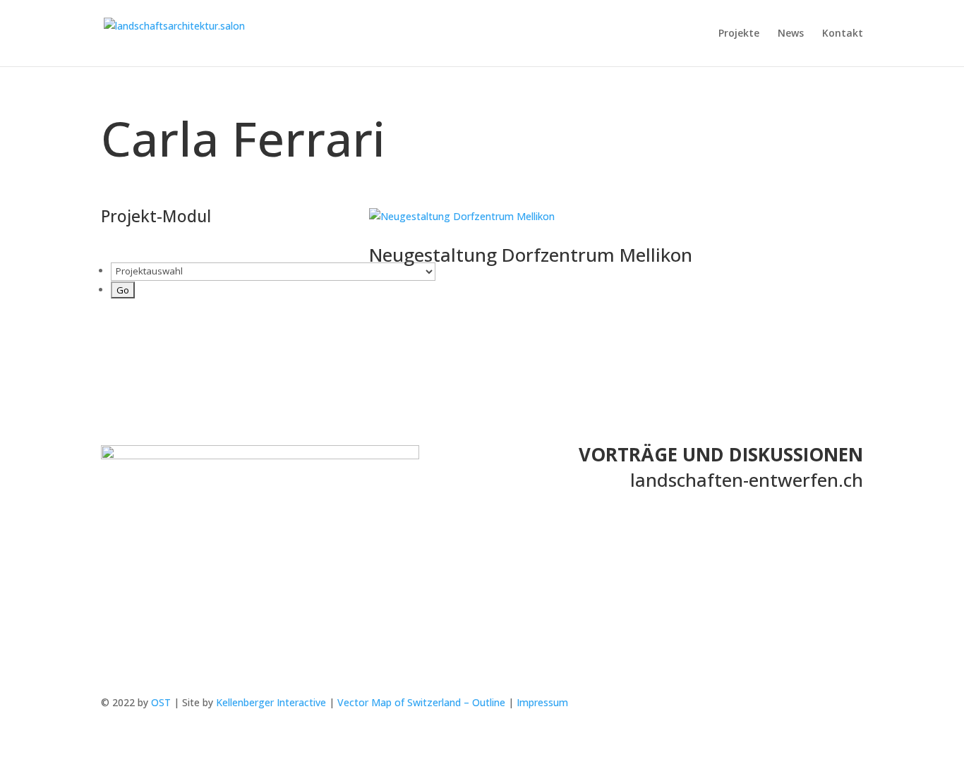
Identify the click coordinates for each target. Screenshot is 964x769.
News (791, 34)
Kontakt (842, 34)
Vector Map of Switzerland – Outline (421, 702)
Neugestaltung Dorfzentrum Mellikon (530, 254)
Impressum (542, 702)
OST (161, 702)
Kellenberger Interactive (271, 702)
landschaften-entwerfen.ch (746, 479)
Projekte (738, 34)
